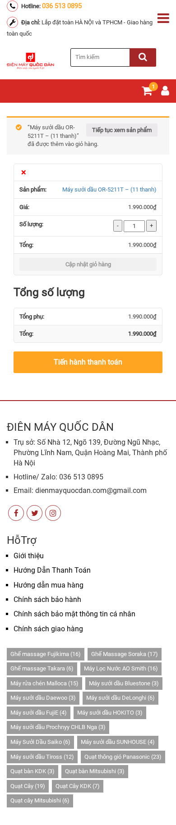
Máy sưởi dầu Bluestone (124, 683)
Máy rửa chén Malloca (44, 683)
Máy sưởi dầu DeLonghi (120, 697)
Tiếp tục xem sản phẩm (122, 130)
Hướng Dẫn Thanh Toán (52, 570)
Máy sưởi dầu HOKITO (110, 712)
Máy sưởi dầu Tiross (42, 756)
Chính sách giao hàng (48, 628)
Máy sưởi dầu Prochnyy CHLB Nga (58, 727)
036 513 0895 (62, 6)
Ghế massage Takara (42, 668)
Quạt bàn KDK (32, 771)
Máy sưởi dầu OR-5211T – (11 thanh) (109, 189)
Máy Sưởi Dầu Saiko (40, 741)
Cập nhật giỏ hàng (88, 264)
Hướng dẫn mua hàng (48, 585)
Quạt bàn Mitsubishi (95, 771)
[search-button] (143, 57)
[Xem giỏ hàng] (147, 92)
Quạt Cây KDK (78, 786)
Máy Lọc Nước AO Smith (121, 668)
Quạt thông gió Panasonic (123, 756)
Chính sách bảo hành (47, 599)
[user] (165, 92)
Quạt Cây (27, 786)
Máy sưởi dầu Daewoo (43, 697)
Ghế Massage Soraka (124, 654)
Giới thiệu (29, 556)
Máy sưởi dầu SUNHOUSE (118, 741)
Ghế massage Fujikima (45, 654)
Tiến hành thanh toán (88, 362)
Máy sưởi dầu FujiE (38, 712)
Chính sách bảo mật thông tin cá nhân (74, 614)
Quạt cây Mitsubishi (39, 800)
